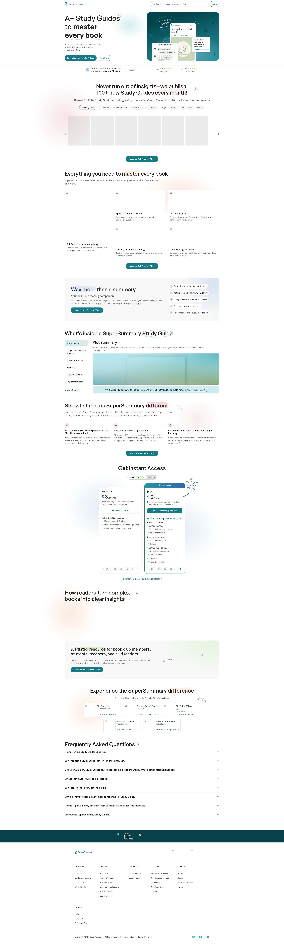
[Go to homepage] (75, 4)
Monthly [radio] (152, 477)
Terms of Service (144, 937)
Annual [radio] (137, 477)
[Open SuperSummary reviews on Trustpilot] (139, 70)
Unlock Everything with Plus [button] (164, 511)
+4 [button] (136, 569)
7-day (80, 47)
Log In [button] (214, 4)
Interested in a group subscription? (142, 578)
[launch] (193, 937)
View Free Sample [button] (195, 390)
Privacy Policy (128, 937)
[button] (87, 107)
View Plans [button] (104, 58)
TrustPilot (168, 660)
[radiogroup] (142, 477)
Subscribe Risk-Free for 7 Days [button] (80, 58)
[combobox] (181, 4)
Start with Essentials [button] (120, 510)
